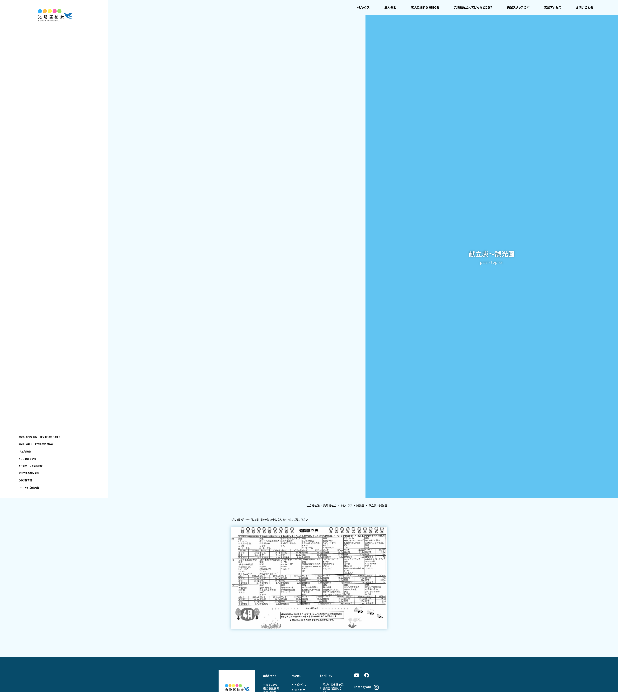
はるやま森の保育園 (29, 473)
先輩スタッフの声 (518, 7)
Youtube (356, 675)
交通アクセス (552, 7)
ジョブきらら (25, 451)
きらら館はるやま (27, 458)
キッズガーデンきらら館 (30, 465)
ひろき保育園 (25, 480)
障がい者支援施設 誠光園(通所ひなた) (39, 436)
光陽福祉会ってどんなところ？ (473, 7)
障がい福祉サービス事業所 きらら (36, 444)
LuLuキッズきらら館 (29, 487)
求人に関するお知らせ (425, 7)
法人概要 (390, 7)
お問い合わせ (585, 7)
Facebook (366, 675)
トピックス (363, 7)
